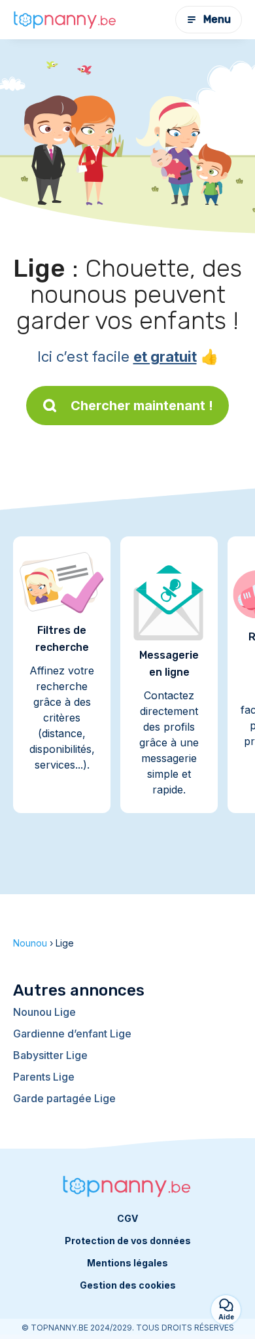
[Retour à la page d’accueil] (65, 19)
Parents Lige (44, 1076)
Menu (217, 19)
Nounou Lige (44, 1011)
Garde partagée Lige (64, 1098)
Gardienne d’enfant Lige (72, 1033)
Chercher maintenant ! (142, 405)
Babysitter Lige (50, 1055)
